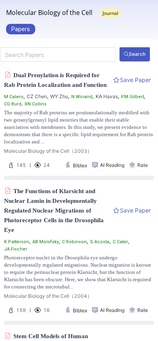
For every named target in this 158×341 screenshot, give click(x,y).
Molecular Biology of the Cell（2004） (48, 296)
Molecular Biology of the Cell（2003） (48, 151)
